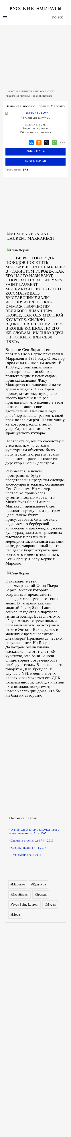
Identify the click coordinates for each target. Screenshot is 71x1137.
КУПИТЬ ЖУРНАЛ (35, 161)
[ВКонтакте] (31, 142)
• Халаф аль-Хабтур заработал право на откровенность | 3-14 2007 (34, 831)
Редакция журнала (35, 128)
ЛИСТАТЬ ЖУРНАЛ (35, 151)
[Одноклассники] (39, 142)
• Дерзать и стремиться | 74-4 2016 (31, 840)
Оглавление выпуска (35, 118)
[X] (46, 142)
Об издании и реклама (35, 132)
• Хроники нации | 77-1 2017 (27, 847)
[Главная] (6, 91)
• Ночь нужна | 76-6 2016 (25, 854)
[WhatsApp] (54, 142)
